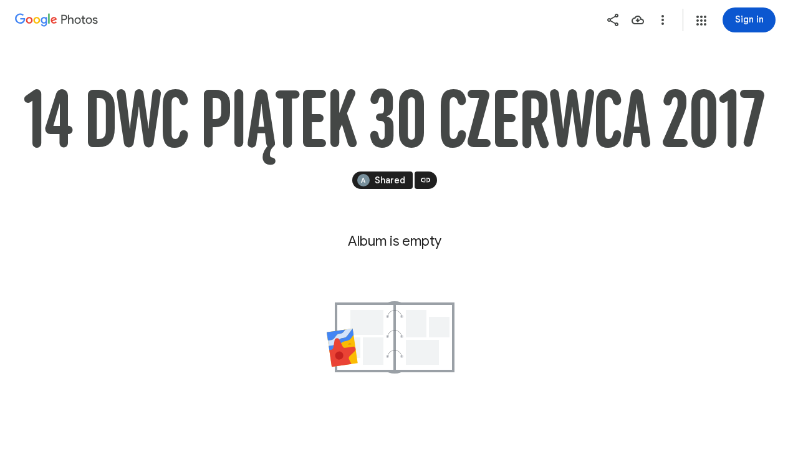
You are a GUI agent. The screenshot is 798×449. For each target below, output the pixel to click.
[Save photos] (637, 19)
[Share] (612, 19)
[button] (701, 20)
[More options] (662, 19)
